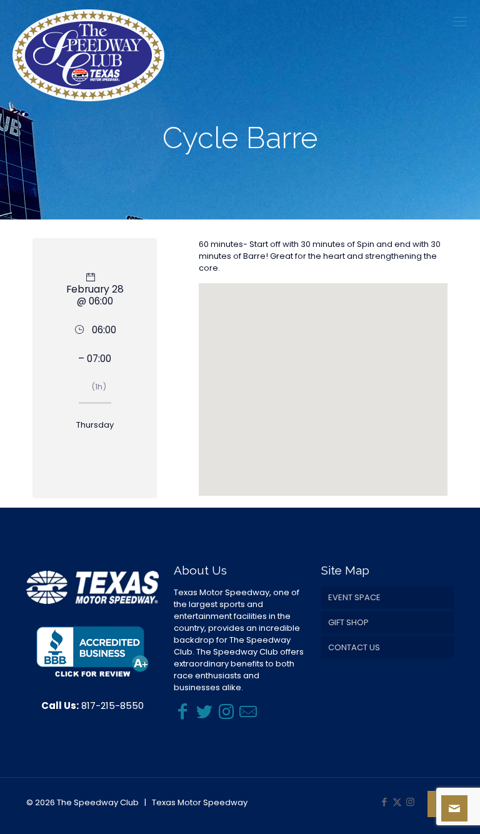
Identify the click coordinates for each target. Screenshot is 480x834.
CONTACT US (354, 647)
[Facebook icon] (384, 801)
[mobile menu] (460, 22)
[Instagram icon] (410, 801)
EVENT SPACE (354, 597)
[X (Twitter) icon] (397, 801)
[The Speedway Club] (88, 55)
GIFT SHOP (348, 622)
